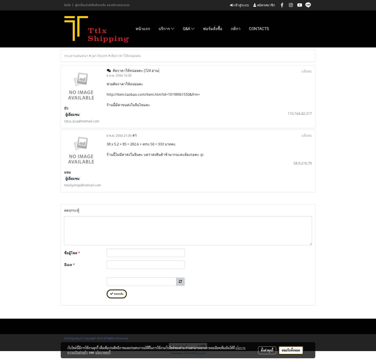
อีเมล (69, 264)
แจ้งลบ (307, 71)
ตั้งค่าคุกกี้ (267, 350)
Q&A (187, 28)
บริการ (165, 28)
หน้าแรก (143, 28)
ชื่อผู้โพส (72, 253)
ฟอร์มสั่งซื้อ (212, 28)
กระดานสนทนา (76, 55)
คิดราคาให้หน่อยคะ (126, 55)
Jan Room (99, 55)
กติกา (235, 28)
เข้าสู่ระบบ (241, 5)
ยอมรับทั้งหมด (291, 350)
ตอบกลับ (118, 294)
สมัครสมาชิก (265, 5)
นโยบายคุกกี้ (103, 352)
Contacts (259, 28)
